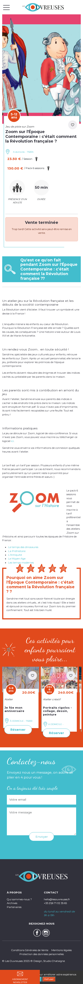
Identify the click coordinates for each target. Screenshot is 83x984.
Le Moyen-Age (16, 558)
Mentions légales (61, 950)
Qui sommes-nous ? (19, 899)
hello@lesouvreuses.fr (57, 899)
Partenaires (14, 907)
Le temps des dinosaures (23, 547)
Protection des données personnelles (41, 954)
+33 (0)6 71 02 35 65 (55, 903)
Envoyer (41, 836)
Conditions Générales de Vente (29, 950)
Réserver (17, 729)
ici (12, 441)
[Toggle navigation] (6, 7)
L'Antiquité (15, 554)
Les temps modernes (21, 562)
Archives (12, 903)
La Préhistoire (16, 551)
